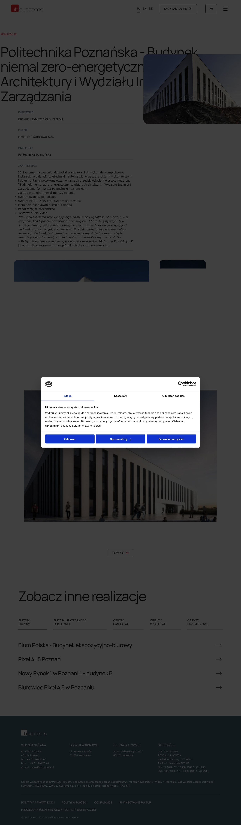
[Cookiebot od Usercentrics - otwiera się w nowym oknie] (180, 384)
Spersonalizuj (118, 439)
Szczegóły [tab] (120, 395)
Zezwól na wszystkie (171, 439)
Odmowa (69, 439)
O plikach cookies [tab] (173, 395)
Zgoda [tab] (68, 395)
